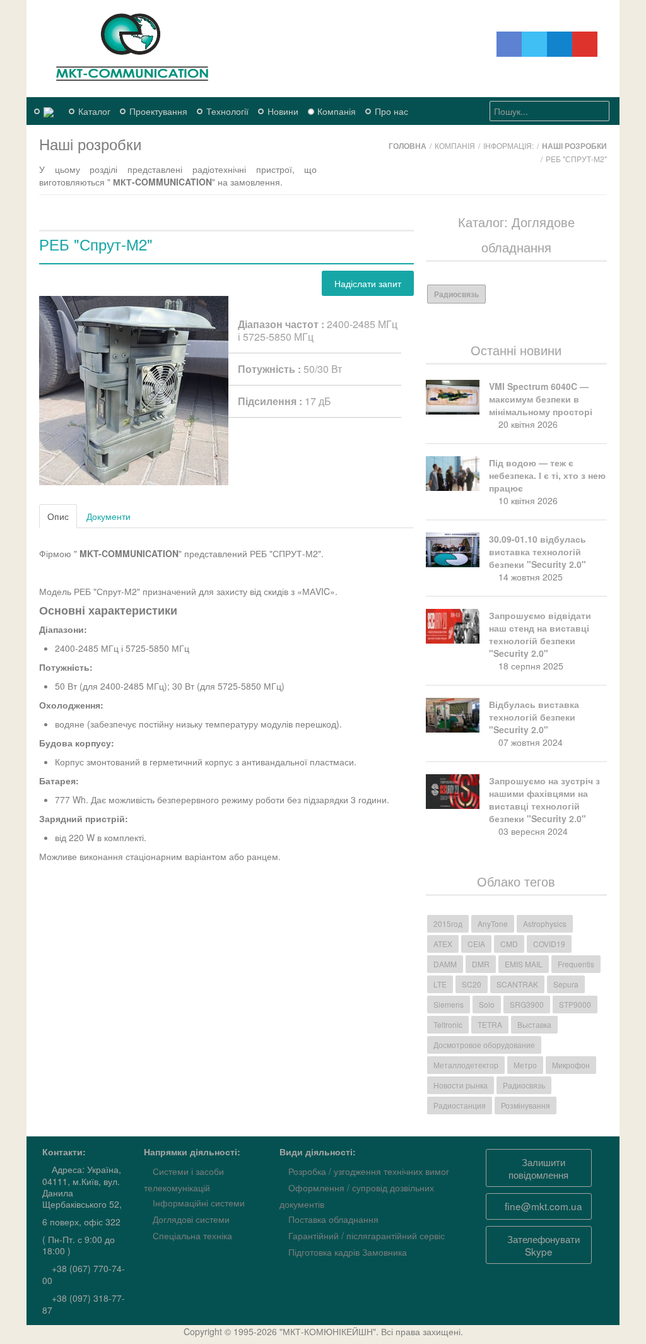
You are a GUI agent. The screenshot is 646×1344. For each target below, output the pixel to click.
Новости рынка (460, 1085)
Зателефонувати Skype (542, 1245)
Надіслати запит (367, 283)
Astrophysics (545, 923)
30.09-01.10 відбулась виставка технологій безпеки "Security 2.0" (537, 551)
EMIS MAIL (524, 963)
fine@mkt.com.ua (542, 1206)
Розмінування (525, 1105)
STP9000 (575, 1004)
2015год (447, 923)
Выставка (534, 1024)
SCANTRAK (517, 984)
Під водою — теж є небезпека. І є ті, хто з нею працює (547, 475)
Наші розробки (574, 145)
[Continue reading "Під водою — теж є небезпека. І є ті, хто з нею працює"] (454, 473)
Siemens (448, 1004)
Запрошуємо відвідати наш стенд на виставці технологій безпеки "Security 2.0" (540, 634)
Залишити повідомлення (538, 1168)
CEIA (476, 943)
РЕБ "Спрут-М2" (96, 244)
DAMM (445, 963)
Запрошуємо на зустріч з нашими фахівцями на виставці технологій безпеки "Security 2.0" (544, 799)
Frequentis (576, 963)
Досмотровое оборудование (484, 1044)
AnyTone (493, 923)
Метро (525, 1064)
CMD (509, 943)
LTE (440, 984)
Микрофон (571, 1064)
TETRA (490, 1024)
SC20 (471, 984)
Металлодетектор (465, 1064)
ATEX (442, 943)
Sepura (565, 984)
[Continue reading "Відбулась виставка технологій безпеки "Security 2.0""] (454, 715)
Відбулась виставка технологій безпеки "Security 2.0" (534, 717)
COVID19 (549, 943)
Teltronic (447, 1024)
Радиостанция (459, 1105)
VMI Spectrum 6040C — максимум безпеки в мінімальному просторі (540, 399)
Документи (108, 516)
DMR (481, 963)
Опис (58, 516)
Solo (487, 1004)
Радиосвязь (456, 294)
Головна (407, 145)
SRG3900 (527, 1004)
